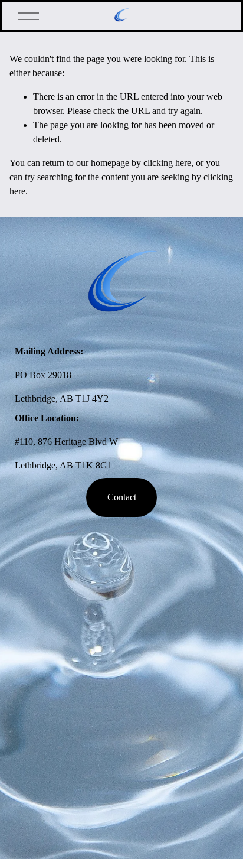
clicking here (167, 163)
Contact (121, 497)
